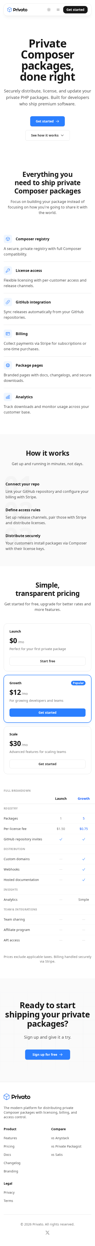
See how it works (45, 135)
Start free (47, 661)
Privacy (9, 1192)
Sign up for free (45, 1054)
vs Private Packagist (66, 1146)
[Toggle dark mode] (49, 10)
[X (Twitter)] (47, 1232)
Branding (11, 1171)
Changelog (12, 1163)
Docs (7, 1154)
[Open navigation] (58, 9)
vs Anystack (60, 1138)
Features (10, 1138)
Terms (8, 1200)
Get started (75, 9)
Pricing (9, 1146)
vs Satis (57, 1154)
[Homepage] (17, 9)
